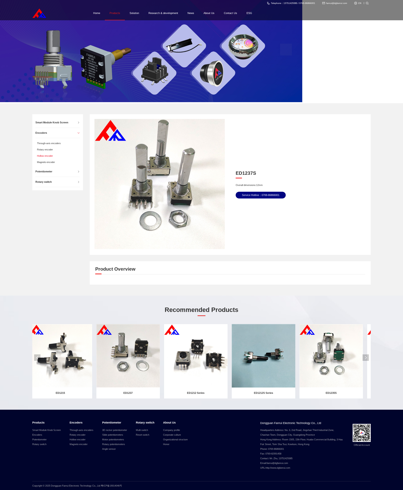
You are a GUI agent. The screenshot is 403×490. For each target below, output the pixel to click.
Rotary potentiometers (113, 444)
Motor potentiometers (113, 439)
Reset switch (142, 434)
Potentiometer (43, 171)
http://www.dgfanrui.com (278, 467)
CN (359, 3)
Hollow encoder (45, 155)
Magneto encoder (46, 162)
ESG (249, 13)
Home (96, 13)
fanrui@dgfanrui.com (277, 463)
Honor (166, 444)
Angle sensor (109, 449)
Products (115, 13)
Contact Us (230, 13)
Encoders (41, 133)
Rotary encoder (45, 149)
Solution (134, 13)
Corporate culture (172, 434)
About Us (209, 13)
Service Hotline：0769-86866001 (260, 195)
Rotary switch (43, 182)
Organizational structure (175, 439)
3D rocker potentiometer (114, 430)
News (190, 13)
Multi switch (142, 430)
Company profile (171, 430)
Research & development (163, 13)
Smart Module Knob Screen (51, 122)
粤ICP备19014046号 (111, 485)
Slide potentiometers (112, 434)
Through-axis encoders (49, 143)
